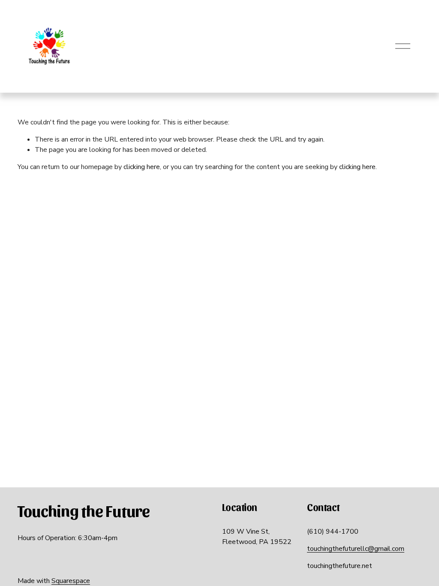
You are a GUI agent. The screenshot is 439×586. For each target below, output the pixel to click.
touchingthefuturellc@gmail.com (355, 548)
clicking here (141, 167)
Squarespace (70, 581)
